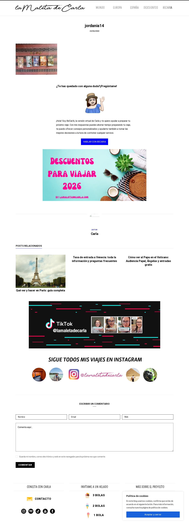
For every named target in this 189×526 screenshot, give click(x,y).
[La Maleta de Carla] (50, 8)
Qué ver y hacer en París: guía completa (40, 290)
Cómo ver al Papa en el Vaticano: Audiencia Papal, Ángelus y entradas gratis (148, 261)
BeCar (167, 8)
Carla (94, 234)
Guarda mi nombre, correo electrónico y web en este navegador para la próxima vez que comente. (62, 457)
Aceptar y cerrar (153, 514)
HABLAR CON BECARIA (94, 141)
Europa (117, 8)
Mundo (100, 8)
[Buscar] (173, 8)
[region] (153, 505)
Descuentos (151, 8)
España (134, 8)
